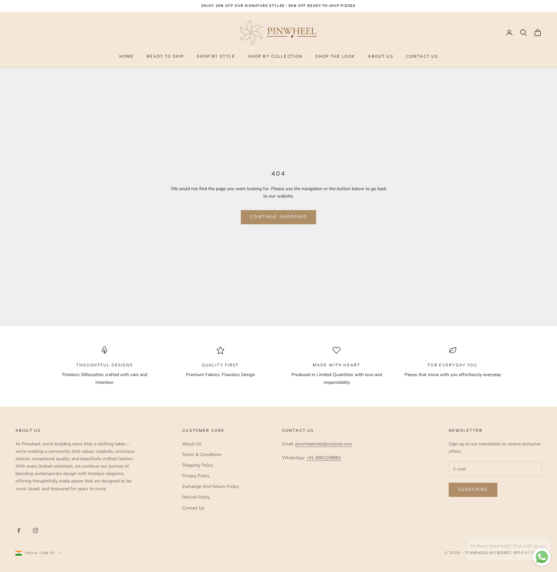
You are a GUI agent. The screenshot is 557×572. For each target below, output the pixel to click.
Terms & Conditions (202, 454)
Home (126, 56)
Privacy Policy (196, 476)
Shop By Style (216, 56)
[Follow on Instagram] (35, 530)
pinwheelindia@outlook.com (323, 444)
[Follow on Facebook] (18, 530)
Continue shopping (278, 217)
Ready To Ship (165, 56)
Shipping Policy (197, 465)
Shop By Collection (275, 56)
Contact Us (422, 56)
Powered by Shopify (516, 552)
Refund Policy (196, 497)
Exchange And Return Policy (210, 486)
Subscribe (473, 489)
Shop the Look (335, 56)
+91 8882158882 (323, 458)
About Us (380, 56)
